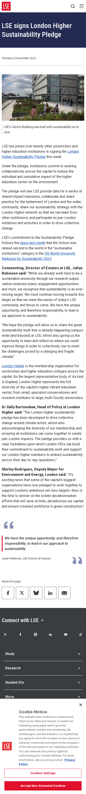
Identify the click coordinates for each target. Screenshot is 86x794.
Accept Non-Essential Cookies (43, 785)
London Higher (13, 366)
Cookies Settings (43, 773)
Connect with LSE (20, 620)
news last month (32, 243)
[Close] (81, 705)
